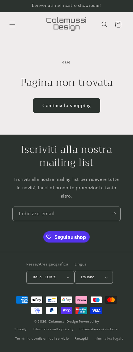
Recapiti (81, 339)
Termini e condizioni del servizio (42, 339)
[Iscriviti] (113, 214)
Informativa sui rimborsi (98, 329)
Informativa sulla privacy (53, 329)
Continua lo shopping (66, 105)
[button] (12, 24)
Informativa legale (109, 339)
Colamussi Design (63, 321)
